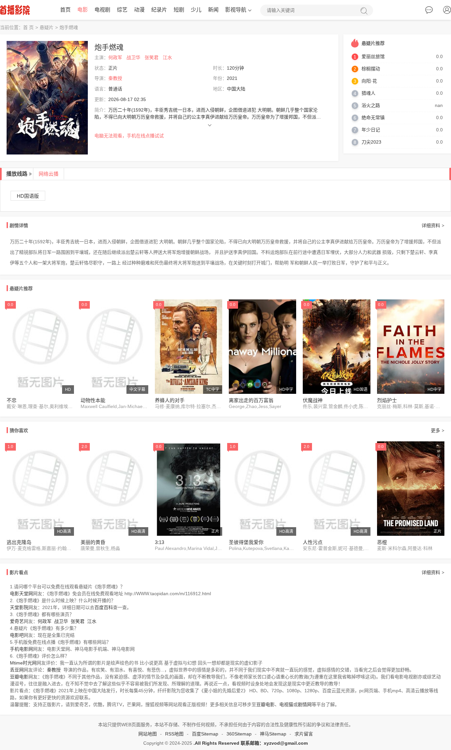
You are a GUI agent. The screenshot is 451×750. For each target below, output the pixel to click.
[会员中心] (447, 11)
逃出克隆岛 (19, 542)
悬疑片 (46, 27)
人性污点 (313, 542)
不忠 (12, 400)
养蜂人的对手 (170, 400)
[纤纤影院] (15, 10)
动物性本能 (93, 400)
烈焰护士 (387, 400)
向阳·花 (369, 81)
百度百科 (103, 607)
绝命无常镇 (373, 117)
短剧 (179, 10)
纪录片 (159, 10)
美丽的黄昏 (93, 542)
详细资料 (433, 225)
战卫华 (133, 57)
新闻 (213, 10)
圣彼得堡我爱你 (246, 542)
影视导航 (235, 10)
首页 (65, 10)
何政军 (115, 57)
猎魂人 (368, 93)
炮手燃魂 (68, 27)
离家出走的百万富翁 (251, 400)
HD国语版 (28, 196)
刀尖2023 (371, 142)
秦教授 (115, 78)
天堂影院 (19, 607)
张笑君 (151, 57)
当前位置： (11, 27)
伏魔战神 (313, 400)
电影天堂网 (21, 593)
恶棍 (382, 542)
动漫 (139, 10)
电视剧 (102, 10)
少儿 (196, 10)
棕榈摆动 (371, 68)
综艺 (122, 10)
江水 (167, 57)
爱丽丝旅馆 (373, 56)
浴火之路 (371, 105)
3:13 (159, 542)
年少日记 (371, 129)
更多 (437, 430)
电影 (82, 10)
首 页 (28, 27)
